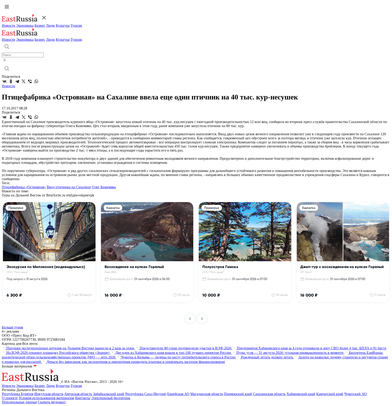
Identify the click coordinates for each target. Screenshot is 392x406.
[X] (23, 81)
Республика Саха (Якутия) (145, 394)
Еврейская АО (178, 394)
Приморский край (238, 394)
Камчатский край (329, 394)
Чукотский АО (355, 394)
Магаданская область (206, 394)
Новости (8, 25)
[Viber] (30, 81)
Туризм (76, 25)
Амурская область (78, 394)
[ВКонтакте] (4, 81)
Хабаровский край (301, 394)
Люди (50, 25)
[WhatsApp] (36, 81)
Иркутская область (48, 394)
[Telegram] (17, 81)
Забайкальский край (108, 394)
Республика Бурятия (17, 394)
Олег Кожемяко (104, 187)
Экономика (25, 25)
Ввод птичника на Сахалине (69, 187)
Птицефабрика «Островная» (24, 187)
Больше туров (12, 327)
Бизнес (39, 25)
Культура (63, 25)
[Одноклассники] (11, 81)
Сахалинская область (269, 394)
